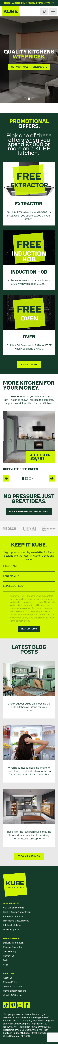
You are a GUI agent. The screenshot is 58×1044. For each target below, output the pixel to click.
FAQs (5, 960)
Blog (5, 965)
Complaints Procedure (14, 991)
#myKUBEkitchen (12, 995)
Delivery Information (13, 943)
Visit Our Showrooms (13, 908)
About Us (8, 974)
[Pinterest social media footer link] (13, 1005)
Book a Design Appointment (17, 912)
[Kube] (10, 11)
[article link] (29, 678)
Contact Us (8, 956)
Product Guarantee (12, 947)
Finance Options (11, 929)
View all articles (29, 856)
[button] (6, 478)
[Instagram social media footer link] (19, 1005)
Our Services (11, 903)
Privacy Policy (10, 982)
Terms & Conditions (13, 987)
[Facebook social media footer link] (26, 1005)
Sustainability (10, 951)
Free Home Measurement (16, 921)
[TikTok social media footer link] (6, 1005)
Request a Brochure (13, 916)
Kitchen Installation (12, 925)
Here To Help (11, 938)
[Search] (44, 11)
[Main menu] (53, 11)
